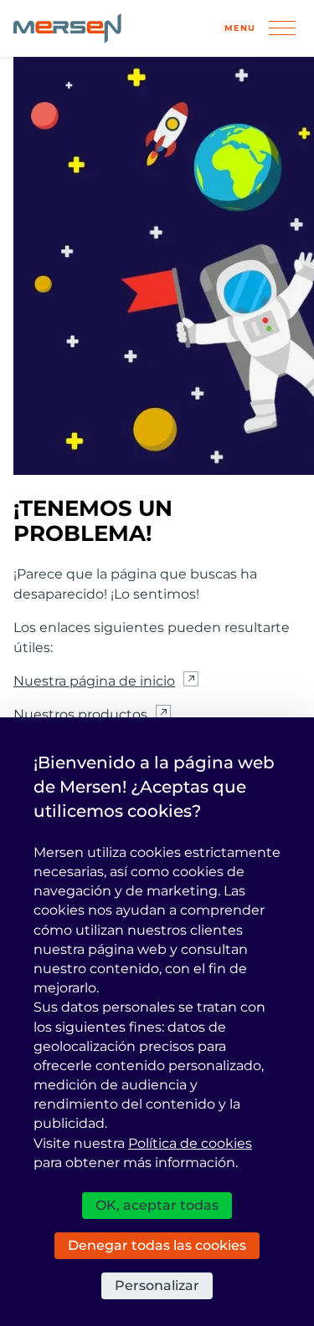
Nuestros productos (80, 714)
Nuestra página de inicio (94, 681)
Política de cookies (190, 1143)
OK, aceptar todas (157, 1205)
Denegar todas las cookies (157, 1245)
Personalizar (157, 1285)
